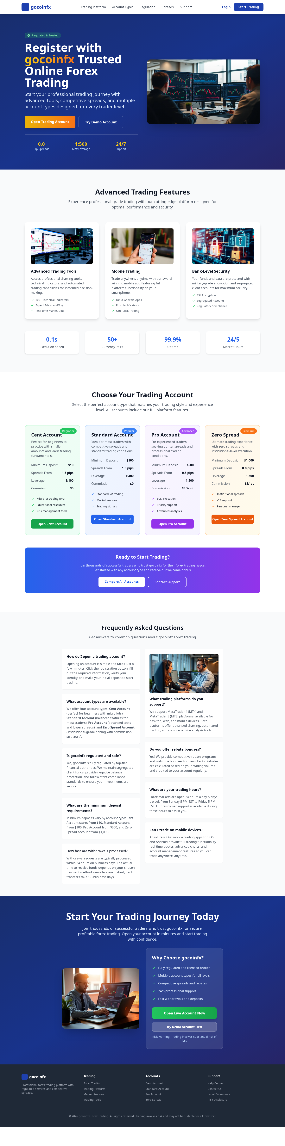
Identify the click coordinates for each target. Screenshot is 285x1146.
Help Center (215, 1083)
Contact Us (215, 1089)
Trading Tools (92, 1099)
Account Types (122, 7)
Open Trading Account (50, 121)
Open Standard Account (112, 519)
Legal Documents (219, 1094)
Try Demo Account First (184, 1027)
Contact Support (167, 582)
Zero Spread (154, 1099)
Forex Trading (92, 1083)
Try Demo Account (101, 122)
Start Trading (248, 7)
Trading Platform (93, 7)
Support (186, 7)
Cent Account (154, 1083)
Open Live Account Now (184, 1013)
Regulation (147, 7)
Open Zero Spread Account (232, 519)
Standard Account (157, 1089)
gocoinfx (41, 7)
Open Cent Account (52, 524)
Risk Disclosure (217, 1099)
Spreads (168, 7)
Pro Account (153, 1094)
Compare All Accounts (122, 581)
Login (226, 7)
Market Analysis (94, 1094)
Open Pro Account (173, 524)
